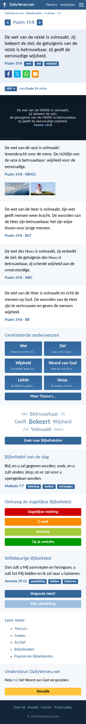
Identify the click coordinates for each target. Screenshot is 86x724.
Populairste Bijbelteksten (33, 656)
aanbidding (38, 581)
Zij (63, 414)
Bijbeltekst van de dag (27, 457)
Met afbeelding (43, 604)
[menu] (81, 6)
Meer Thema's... (43, 396)
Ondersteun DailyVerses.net (32, 671)
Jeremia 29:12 (16, 581)
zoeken (49, 486)
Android (43, 532)
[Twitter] (18, 75)
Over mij (19, 707)
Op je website (43, 542)
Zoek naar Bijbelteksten (43, 441)
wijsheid (51, 63)
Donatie (43, 692)
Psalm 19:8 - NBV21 (20, 174)
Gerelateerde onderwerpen (32, 335)
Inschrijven (67, 5)
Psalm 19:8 (13, 64)
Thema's (51, 5)
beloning (33, 486)
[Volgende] (40, 22)
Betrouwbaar (44, 414)
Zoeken (19, 636)
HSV (9, 88)
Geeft (21, 422)
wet (28, 63)
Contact (46, 707)
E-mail (43, 522)
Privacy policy (63, 707)
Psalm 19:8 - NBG (18, 278)
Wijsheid (62, 422)
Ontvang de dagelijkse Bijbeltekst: (38, 502)
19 (59, 13)
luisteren (70, 581)
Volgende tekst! (43, 594)
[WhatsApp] (27, 74)
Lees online (33, 89)
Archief (20, 643)
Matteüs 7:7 (14, 486)
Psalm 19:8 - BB (17, 320)
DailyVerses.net (14, 13)
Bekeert (39, 422)
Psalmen (50, 13)
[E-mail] (36, 75)
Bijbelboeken (34, 13)
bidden (54, 581)
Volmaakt (41, 429)
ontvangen (66, 486)
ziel (39, 63)
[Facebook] (9, 75)
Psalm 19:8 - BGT (18, 236)
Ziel (26, 430)
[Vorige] (8, 22)
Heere (58, 430)
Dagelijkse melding (43, 512)
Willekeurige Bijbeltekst (28, 558)
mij (15, 680)
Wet (24, 414)
